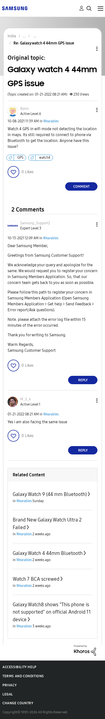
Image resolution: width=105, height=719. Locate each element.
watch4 (44, 157)
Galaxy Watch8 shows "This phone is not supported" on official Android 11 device (52, 612)
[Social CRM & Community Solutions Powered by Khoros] (85, 650)
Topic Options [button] (88, 49)
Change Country (17, 703)
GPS (20, 157)
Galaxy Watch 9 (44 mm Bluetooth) (50, 494)
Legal (7, 694)
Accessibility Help (19, 667)
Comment (81, 186)
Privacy (9, 685)
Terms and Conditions (23, 676)
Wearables (51, 121)
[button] (89, 110)
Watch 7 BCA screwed (36, 579)
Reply (83, 380)
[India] (14, 8)
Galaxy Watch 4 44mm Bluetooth (48, 553)
